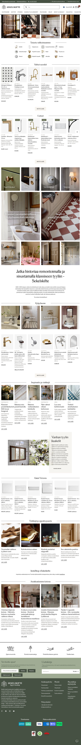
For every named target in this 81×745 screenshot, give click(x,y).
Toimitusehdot (44, 688)
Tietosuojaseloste (45, 693)
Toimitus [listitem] (23, 670)
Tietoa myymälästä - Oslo (73, 692)
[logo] (11, 7)
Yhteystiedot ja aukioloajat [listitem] (10, 670)
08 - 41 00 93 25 (32, 1)
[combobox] (43, 7)
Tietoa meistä (57, 685)
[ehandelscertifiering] (39, 733)
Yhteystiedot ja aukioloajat (8, 1)
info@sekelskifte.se (21, 1)
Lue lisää (4, 429)
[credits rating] (46, 733)
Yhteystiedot (44, 685)
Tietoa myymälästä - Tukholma (73, 688)
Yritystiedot (57, 688)
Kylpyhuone (40, 303)
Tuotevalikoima (58, 693)
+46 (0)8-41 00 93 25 (46, 705)
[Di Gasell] (33, 733)
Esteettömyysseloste (46, 696)
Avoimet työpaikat (59, 690)
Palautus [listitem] (31, 670)
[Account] (74, 7)
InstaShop (62, 574)
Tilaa (75, 671)
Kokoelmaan (57, 468)
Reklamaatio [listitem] (17, 675)
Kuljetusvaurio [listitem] (6, 675)
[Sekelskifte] (14, 684)
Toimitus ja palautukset (47, 690)
